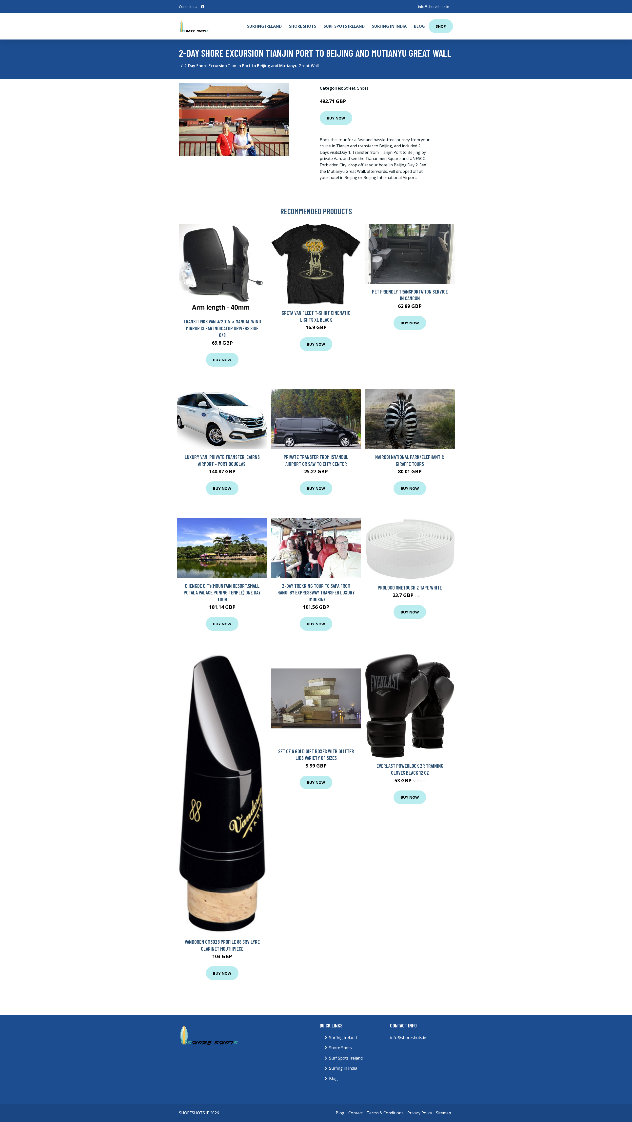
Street (349, 88)
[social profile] (202, 6)
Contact (355, 1113)
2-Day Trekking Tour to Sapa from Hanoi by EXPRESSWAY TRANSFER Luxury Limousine (316, 592)
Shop (441, 26)
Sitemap (443, 1113)
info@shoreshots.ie (433, 6)
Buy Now (336, 118)
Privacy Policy (419, 1113)
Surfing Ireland (264, 26)
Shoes (363, 88)
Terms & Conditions (385, 1113)
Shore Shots (302, 26)
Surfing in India (389, 26)
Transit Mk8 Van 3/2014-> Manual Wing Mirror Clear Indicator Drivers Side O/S (222, 328)
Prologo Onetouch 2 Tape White (410, 587)
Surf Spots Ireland (344, 26)
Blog (419, 26)
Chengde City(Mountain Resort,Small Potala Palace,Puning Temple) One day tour (222, 592)
